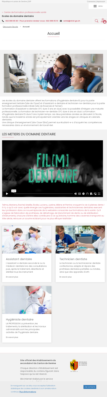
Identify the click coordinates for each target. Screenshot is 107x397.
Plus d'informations (27, 392)
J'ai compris (90, 387)
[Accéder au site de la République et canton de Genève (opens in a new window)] (78, 365)
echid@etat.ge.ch (71, 21)
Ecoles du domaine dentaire (18, 16)
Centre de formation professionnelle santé (25, 12)
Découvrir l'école (10, 27)
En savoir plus (41, 231)
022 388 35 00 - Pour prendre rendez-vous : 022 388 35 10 (31, 21)
